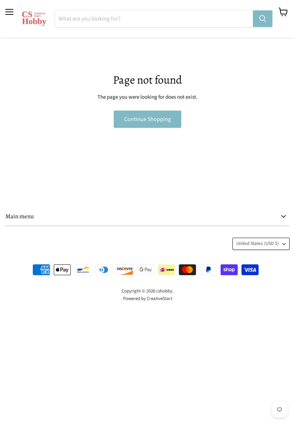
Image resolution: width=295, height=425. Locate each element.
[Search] (262, 18)
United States (257, 243)
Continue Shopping (147, 119)
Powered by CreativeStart (147, 298)
